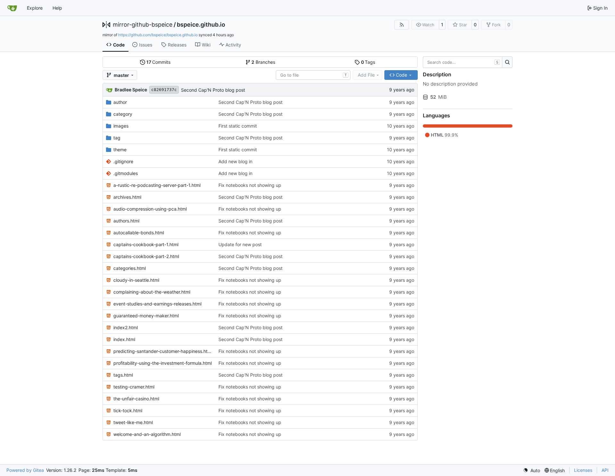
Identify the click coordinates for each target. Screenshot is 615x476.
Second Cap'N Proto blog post (213, 90)
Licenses (583, 470)
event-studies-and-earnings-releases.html (157, 303)
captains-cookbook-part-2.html (146, 256)
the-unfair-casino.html (136, 398)
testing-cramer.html (133, 386)
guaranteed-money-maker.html (146, 315)
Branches (263, 62)
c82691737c (164, 89)
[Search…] (507, 62)
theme (120, 149)
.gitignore (123, 161)
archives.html (127, 197)
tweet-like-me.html (133, 422)
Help (57, 8)
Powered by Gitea (25, 470)
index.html (124, 339)
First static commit (237, 126)
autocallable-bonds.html (138, 232)
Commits (158, 62)
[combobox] (313, 75)
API (605, 470)
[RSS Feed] (401, 24)
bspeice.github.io (201, 24)
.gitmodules (125, 173)
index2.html (125, 327)
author (120, 102)
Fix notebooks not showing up (249, 185)
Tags (368, 62)
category (122, 114)
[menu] (531, 470)
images (120, 126)
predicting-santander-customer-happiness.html (162, 351)
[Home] (12, 8)
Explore (35, 8)
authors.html (126, 220)
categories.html (129, 268)
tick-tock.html (127, 410)
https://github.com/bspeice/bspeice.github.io (158, 34)
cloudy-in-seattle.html (136, 280)
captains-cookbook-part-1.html (145, 244)
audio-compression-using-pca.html (150, 209)
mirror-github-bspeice (142, 24)
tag (116, 137)
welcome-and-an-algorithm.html (147, 434)
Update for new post (240, 244)
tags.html (123, 375)
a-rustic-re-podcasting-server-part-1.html (157, 185)
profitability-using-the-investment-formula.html (162, 363)
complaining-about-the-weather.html (151, 292)
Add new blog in (235, 161)
